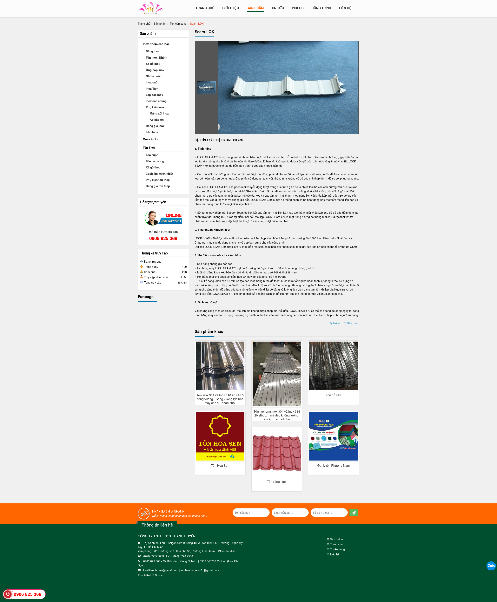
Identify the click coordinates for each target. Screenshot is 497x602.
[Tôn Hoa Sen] (220, 436)
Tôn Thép (149, 147)
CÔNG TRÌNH (321, 8)
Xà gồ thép (153, 167)
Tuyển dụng (337, 549)
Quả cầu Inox (152, 139)
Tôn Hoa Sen (220, 465)
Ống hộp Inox (155, 70)
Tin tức (277, 8)
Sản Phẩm (255, 8)
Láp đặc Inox (154, 95)
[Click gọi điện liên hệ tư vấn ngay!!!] (8, 594)
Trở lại (336, 323)
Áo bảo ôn (157, 119)
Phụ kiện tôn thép (158, 180)
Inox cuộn (152, 82)
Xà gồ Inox (153, 64)
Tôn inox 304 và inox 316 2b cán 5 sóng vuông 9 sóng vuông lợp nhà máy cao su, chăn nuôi (220, 399)
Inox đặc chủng (156, 101)
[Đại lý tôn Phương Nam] (333, 436)
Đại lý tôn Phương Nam (333, 465)
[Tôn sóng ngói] (277, 452)
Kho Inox (152, 132)
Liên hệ (345, 8)
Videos (298, 8)
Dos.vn (159, 575)
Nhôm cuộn (154, 76)
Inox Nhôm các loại (156, 44)
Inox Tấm (152, 88)
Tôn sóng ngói (277, 481)
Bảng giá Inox (155, 126)
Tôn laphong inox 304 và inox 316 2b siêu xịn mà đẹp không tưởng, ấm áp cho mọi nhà (277, 415)
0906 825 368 (163, 238)
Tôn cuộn (152, 155)
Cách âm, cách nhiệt (159, 173)
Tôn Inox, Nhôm (156, 57)
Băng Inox (153, 51)
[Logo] (151, 7)
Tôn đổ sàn (333, 395)
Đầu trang (352, 323)
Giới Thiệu (230, 8)
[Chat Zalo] (491, 566)
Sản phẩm (160, 23)
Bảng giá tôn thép (158, 186)
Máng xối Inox (159, 113)
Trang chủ (205, 8)
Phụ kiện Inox (155, 107)
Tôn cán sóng (178, 23)
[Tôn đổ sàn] (333, 365)
